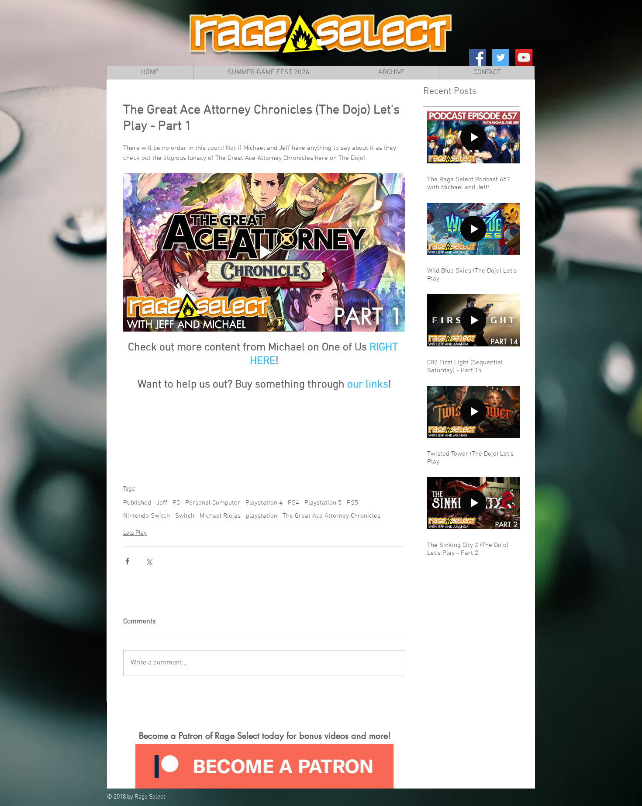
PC (176, 503)
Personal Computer (212, 503)
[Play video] (264, 252)
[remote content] (264, 430)
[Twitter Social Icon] (500, 57)
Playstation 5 (323, 503)
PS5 (352, 503)
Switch (184, 516)
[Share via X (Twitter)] (149, 561)
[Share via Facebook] (127, 561)
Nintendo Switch (146, 516)
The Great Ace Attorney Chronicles (331, 516)
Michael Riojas (220, 516)
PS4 (293, 503)
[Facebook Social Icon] (477, 57)
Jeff (161, 503)
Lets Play (135, 533)
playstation (261, 516)
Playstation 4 (264, 503)
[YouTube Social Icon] (523, 57)
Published (137, 503)
